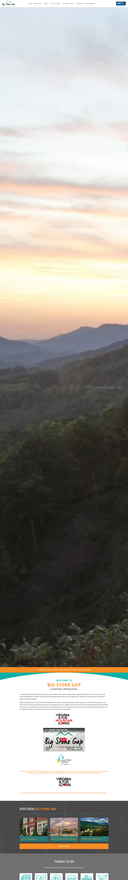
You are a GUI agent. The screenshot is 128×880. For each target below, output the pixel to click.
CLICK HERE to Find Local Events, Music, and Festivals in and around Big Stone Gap (64, 670)
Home (30, 3)
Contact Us (79, 3)
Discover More (64, 846)
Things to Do (37, 3)
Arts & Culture (55, 3)
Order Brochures (90, 3)
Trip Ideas (66, 3)
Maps (71, 3)
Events (46, 3)
